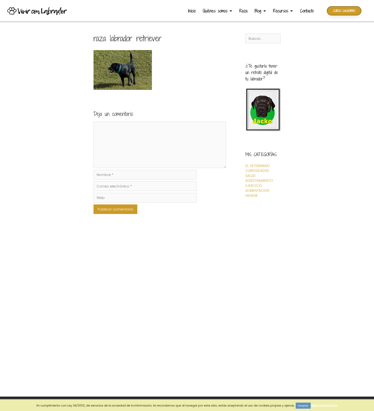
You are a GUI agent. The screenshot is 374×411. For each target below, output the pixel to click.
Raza (243, 11)
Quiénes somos (215, 11)
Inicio (192, 11)
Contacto (307, 11)
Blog (258, 11)
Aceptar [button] (303, 405)
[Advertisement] (262, 326)
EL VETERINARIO (257, 166)
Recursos (280, 11)
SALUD (250, 175)
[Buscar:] (262, 38)
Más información (324, 405)
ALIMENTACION (257, 190)
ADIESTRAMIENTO (259, 180)
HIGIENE (251, 195)
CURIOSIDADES (257, 170)
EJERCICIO (253, 185)
